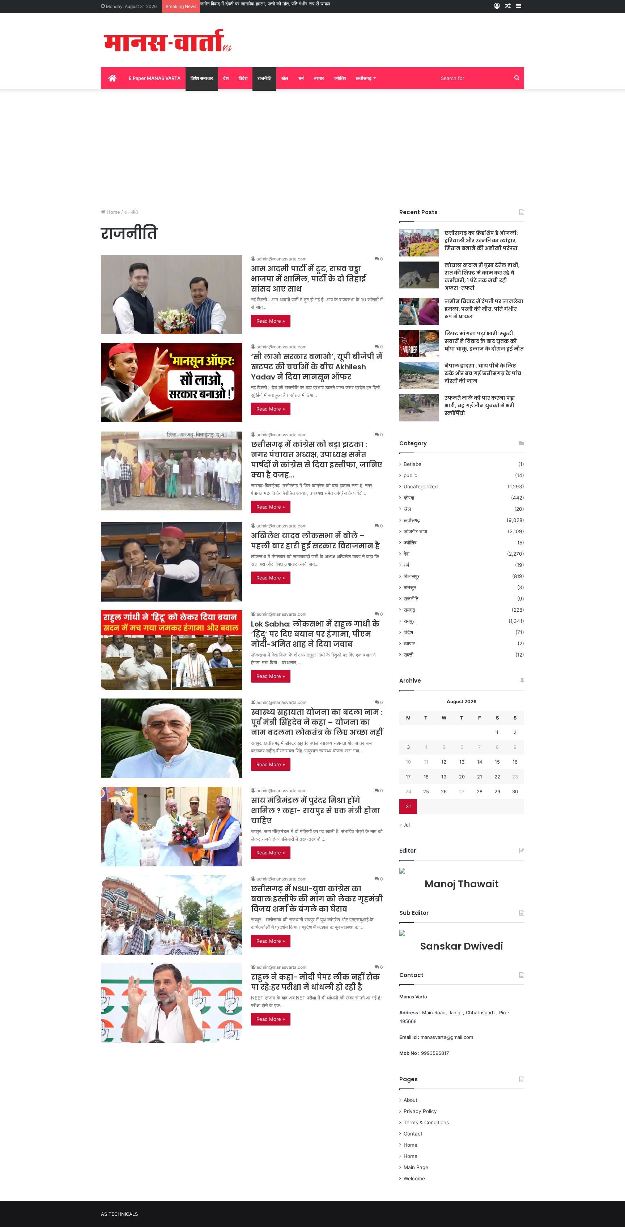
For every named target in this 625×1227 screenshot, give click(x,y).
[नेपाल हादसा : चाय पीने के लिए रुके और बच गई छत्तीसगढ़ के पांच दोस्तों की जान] (419, 375)
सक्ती (408, 655)
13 (461, 762)
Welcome (414, 1178)
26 (444, 791)
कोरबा (409, 498)
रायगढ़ (409, 610)
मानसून (410, 587)
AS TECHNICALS (119, 1214)
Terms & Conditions (426, 1122)
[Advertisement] (312, 147)
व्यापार (319, 78)
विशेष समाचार (202, 78)
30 (515, 791)
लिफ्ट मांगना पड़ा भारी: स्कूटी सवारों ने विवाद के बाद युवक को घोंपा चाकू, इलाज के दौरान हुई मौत (484, 341)
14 (479, 762)
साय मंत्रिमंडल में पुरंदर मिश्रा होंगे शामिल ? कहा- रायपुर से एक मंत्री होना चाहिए (315, 810)
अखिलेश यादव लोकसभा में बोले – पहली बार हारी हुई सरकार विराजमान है (315, 541)
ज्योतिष (340, 78)
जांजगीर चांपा (415, 531)
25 (426, 791)
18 (426, 777)
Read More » (270, 321)
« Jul (404, 825)
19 (443, 777)
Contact (413, 1134)
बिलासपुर (412, 576)
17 (408, 777)
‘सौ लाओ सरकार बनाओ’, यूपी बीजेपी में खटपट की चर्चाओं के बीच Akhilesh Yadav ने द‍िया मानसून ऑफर (316, 367)
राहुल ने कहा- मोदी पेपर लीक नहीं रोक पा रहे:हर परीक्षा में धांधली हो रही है (315, 982)
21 (479, 777)
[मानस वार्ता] (168, 40)
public (410, 475)
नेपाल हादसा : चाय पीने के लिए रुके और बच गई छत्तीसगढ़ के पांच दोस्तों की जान (483, 373)
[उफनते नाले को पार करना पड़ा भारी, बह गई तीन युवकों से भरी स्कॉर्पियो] (419, 407)
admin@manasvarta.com (281, 259)
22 (497, 777)
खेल (284, 78)
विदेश (243, 78)
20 (462, 777)
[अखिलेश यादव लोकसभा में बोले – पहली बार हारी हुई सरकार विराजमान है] (171, 562)
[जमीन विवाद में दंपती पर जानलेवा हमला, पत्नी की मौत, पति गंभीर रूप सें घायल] (419, 311)
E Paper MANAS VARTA (154, 78)
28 (479, 791)
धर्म (301, 78)
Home (112, 212)
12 (443, 762)
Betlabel (413, 464)
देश (226, 78)
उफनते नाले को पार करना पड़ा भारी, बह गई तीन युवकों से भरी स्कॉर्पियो (480, 405)
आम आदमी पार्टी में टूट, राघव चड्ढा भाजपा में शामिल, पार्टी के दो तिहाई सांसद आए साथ (308, 279)
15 (497, 762)
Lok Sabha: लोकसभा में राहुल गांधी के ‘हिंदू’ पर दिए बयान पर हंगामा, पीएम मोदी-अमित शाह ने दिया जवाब (315, 634)
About (410, 1100)
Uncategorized (421, 486)
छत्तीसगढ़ (363, 78)
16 (515, 762)
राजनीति (264, 78)
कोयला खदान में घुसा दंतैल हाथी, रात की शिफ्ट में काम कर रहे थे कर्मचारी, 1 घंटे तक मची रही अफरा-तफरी (482, 277)
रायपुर (409, 621)
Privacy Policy (420, 1111)
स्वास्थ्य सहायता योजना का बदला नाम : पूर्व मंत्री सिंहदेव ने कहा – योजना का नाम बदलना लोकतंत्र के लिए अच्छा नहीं (317, 722)
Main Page (416, 1167)
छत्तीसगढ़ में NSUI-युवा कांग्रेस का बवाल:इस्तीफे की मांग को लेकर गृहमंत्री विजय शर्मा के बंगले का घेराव (317, 899)
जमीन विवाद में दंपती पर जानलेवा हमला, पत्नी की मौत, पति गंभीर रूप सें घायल (265, 4)
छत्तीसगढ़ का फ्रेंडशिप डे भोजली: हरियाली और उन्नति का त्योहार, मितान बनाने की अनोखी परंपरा (481, 240)
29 (497, 791)
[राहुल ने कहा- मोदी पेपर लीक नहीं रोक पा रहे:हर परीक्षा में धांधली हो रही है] (171, 1003)
